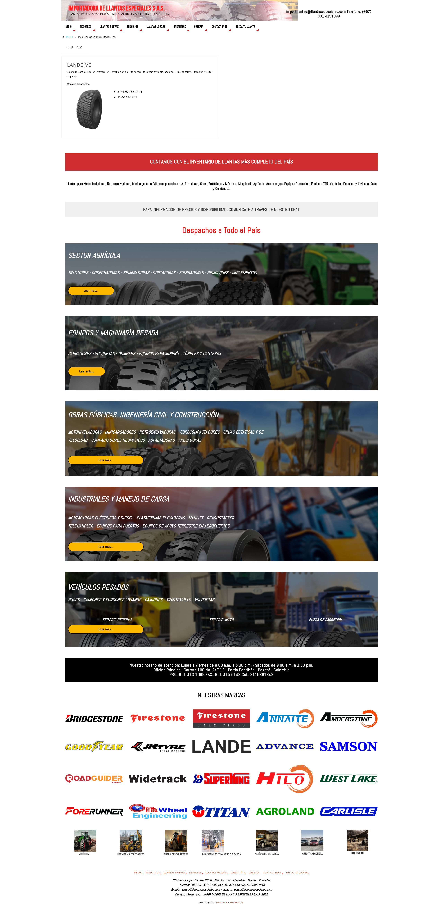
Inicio (69, 36)
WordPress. (237, 902)
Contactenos (272, 872)
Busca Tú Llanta (297, 872)
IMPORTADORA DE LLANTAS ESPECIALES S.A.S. (116, 8)
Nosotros (153, 872)
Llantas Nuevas (174, 872)
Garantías (238, 872)
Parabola (222, 902)
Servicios (195, 872)
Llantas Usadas (216, 872)
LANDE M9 (79, 65)
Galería (254, 872)
